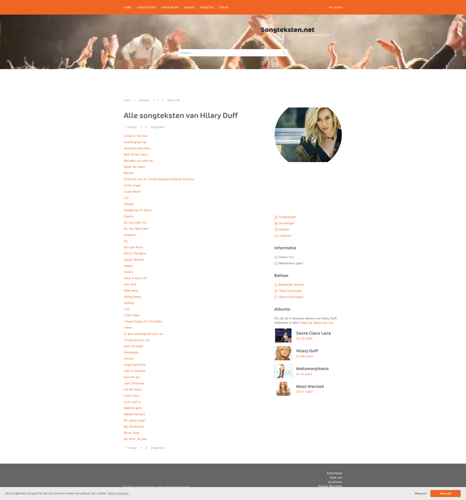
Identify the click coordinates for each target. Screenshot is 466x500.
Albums (283, 229)
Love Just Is (132, 402)
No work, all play (135, 439)
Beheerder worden (291, 284)
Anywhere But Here (137, 148)
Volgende (157, 127)
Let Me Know (133, 389)
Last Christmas (134, 383)
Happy (128, 266)
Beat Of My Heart (136, 154)
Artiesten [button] (207, 7)
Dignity (129, 216)
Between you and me (138, 160)
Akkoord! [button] (445, 493)
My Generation (134, 426)
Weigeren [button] (420, 493)
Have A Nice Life (135, 278)
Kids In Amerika (134, 371)
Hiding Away (132, 296)
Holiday (129, 303)
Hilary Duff (173, 100)
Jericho (129, 358)
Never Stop (131, 433)
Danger (129, 204)
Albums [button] (189, 7)
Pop (291, 257)
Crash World (132, 191)
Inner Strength (133, 346)
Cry (126, 198)
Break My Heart (134, 167)
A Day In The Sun (135, 136)
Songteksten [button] (146, 7)
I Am (127, 309)
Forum (223, 7)
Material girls (133, 408)
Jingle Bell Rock (135, 364)
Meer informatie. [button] (118, 493)
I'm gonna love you (137, 340)
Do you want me (135, 222)
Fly (126, 241)
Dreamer (130, 235)
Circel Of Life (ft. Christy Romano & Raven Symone (159, 179)
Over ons (336, 477)
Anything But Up (135, 142)
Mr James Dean (134, 420)
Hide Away (131, 290)
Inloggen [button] (335, 7)
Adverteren (334, 473)
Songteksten (287, 217)
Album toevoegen (290, 297)
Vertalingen (286, 223)
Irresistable (131, 352)
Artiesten (144, 100)
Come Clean (132, 185)
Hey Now (130, 284)
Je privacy (335, 482)
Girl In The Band (135, 253)
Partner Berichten (330, 486)
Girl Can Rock (133, 247)
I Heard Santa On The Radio (143, 321)
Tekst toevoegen (290, 290)
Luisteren (284, 235)
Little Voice (131, 395)
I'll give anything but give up (143, 334)
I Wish (128, 327)
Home (127, 7)
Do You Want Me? (136, 228)
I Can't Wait (132, 315)
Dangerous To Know (138, 210)
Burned (128, 173)
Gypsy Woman (134, 259)
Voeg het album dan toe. (317, 322)
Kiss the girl (132, 377)
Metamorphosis (134, 414)
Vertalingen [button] (169, 7)
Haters (128, 272)
